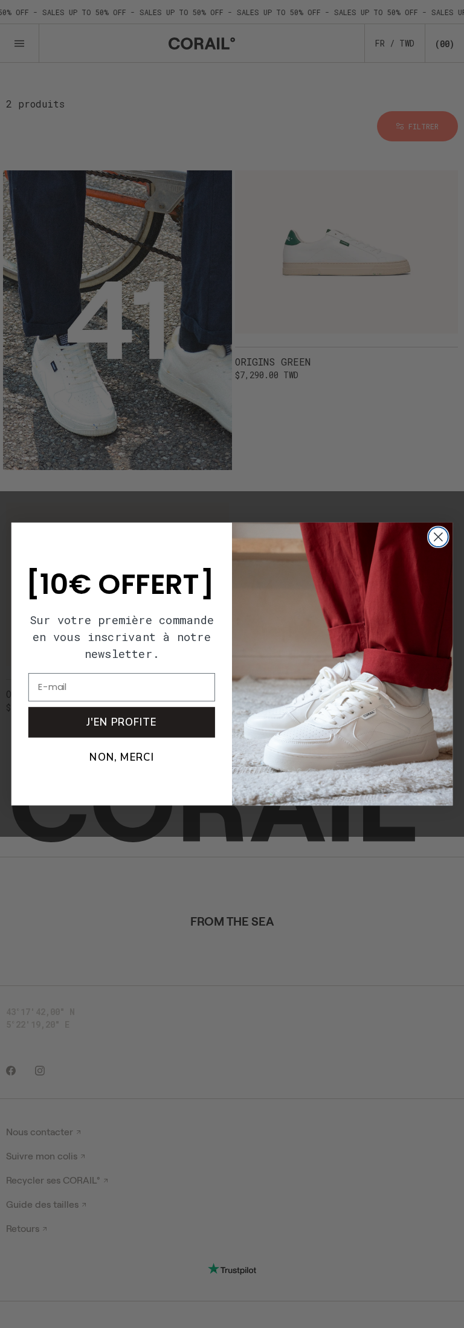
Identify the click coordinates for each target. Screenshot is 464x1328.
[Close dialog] (438, 537)
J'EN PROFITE (121, 722)
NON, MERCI (121, 757)
